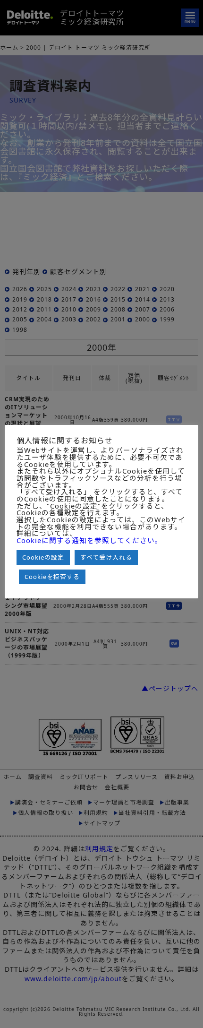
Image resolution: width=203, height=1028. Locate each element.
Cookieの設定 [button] (43, 557)
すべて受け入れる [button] (106, 557)
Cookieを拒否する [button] (52, 576)
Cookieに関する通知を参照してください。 (89, 540)
